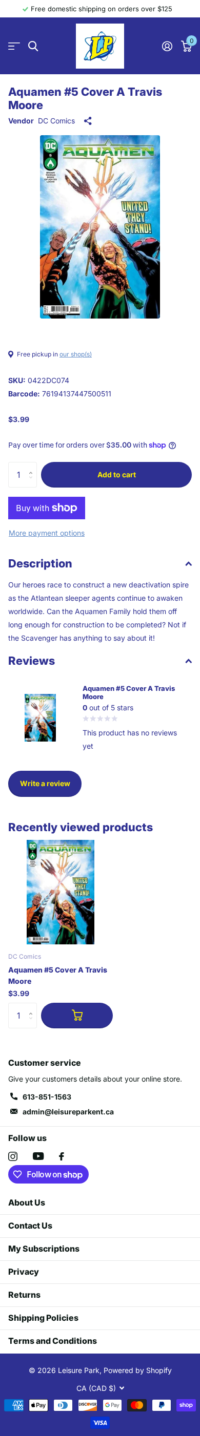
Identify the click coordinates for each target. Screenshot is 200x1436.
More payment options (47, 533)
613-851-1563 (47, 1096)
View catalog (14, 46)
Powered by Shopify (138, 1370)
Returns (24, 1295)
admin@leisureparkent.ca (68, 1111)
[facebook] (61, 1156)
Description (40, 563)
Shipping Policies (43, 1318)
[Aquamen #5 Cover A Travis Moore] (60, 892)
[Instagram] (12, 1156)
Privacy (23, 1271)
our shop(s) (75, 354)
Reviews (31, 660)
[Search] (33, 46)
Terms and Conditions (52, 1341)
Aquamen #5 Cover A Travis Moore (57, 975)
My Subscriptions (43, 1248)
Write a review (45, 783)
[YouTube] (38, 1156)
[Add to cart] (77, 1015)
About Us (26, 1202)
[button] (33, 466)
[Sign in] (167, 46)
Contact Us (30, 1225)
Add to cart (116, 474)
